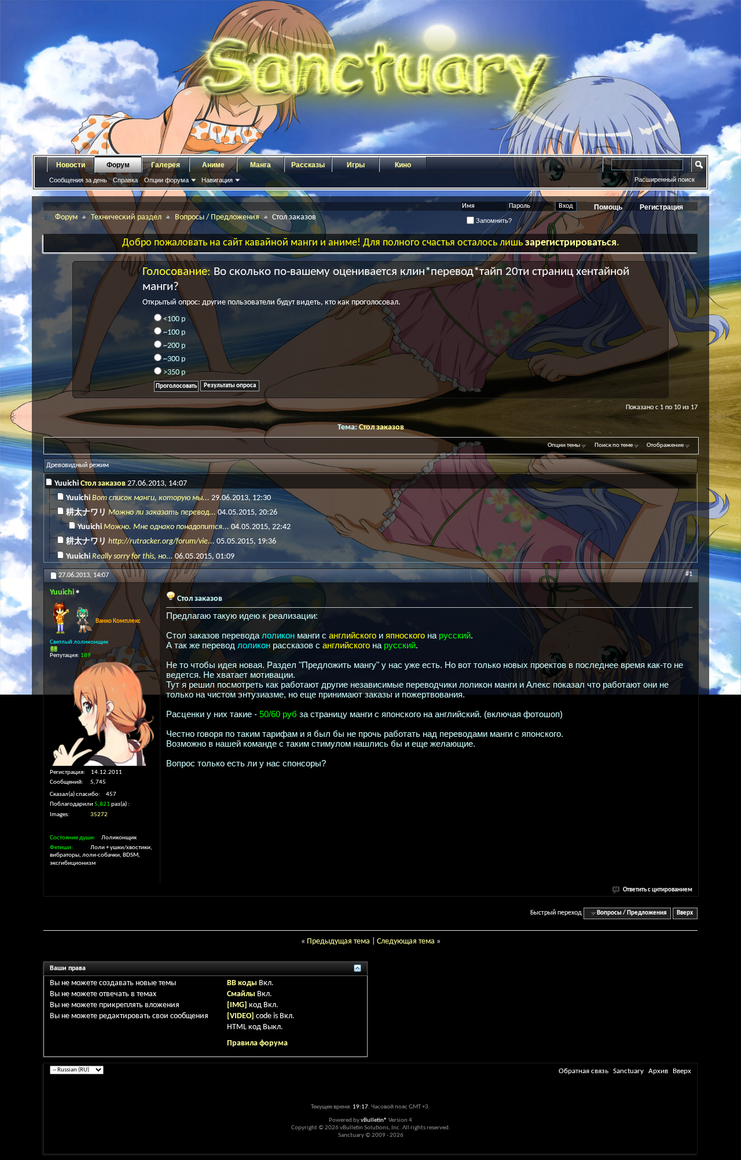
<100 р (173, 319)
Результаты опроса (230, 386)
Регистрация (661, 207)
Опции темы (564, 445)
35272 (99, 815)
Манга (260, 165)
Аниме (213, 165)
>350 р (173, 372)
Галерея (165, 165)
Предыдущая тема (338, 941)
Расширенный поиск (664, 179)
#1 (688, 574)
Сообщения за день (78, 180)
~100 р (173, 332)
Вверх (685, 913)
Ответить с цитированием (657, 890)
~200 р (173, 346)
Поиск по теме (614, 445)
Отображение (665, 445)
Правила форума (257, 1043)
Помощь (608, 207)
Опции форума (166, 180)
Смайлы (241, 994)
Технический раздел (126, 217)
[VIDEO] (240, 1016)
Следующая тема (406, 941)
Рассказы (308, 165)
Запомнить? (493, 220)
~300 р (173, 359)
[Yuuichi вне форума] (102, 714)
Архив (658, 1071)
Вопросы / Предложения (217, 217)
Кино (403, 165)
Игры (356, 165)
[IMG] (237, 1005)
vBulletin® (374, 1120)
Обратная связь (583, 1071)
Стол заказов (381, 427)
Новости (70, 165)
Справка (125, 180)
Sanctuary (628, 1071)
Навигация (217, 180)
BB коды (242, 983)
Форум (118, 165)
